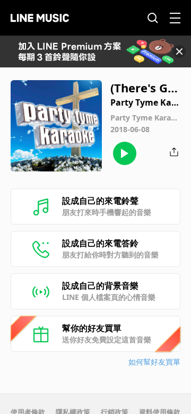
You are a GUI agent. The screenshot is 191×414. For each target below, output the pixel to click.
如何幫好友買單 (154, 362)
